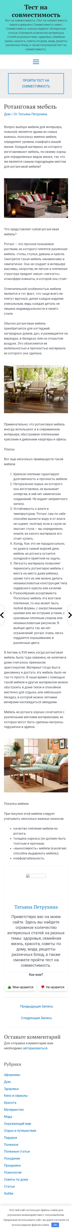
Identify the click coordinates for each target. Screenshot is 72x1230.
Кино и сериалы (16, 1096)
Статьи (9, 1186)
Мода (8, 1117)
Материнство (14, 1110)
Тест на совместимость (36, 11)
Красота (10, 1103)
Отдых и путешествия (20, 1131)
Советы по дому (16, 1179)
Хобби (8, 1193)
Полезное (11, 1145)
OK (55, 1224)
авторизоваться (35, 1048)
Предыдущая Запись (36, 1006)
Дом (7, 114)
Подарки (10, 1138)
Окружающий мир (17, 1124)
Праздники (12, 1165)
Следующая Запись (36, 1018)
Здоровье (11, 1089)
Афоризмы (12, 1075)
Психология (13, 1172)
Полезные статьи (17, 1151)
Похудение (12, 1158)
